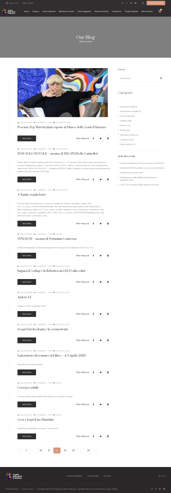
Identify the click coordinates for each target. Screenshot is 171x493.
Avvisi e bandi (126, 116)
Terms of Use (27, 489)
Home (26, 11)
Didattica (60, 266)
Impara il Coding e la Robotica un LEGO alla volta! (51, 271)
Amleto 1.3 (24, 297)
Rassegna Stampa (63, 122)
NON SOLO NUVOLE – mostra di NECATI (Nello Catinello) (57, 154)
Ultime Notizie (147, 11)
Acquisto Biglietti (74, 476)
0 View (50, 122)
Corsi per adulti (27, 388)
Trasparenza (125, 139)
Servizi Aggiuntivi (84, 11)
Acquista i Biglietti (156, 3)
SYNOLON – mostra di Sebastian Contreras (47, 239)
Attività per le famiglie (129, 111)
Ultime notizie (126, 144)
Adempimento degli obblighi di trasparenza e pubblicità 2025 (138, 178)
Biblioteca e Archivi (66, 11)
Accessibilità (92, 476)
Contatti (30, 3)
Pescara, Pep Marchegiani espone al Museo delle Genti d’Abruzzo (61, 127)
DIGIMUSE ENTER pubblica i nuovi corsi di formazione (142, 168)
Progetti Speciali (131, 11)
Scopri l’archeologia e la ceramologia (42, 329)
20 (41, 450)
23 (65, 450)
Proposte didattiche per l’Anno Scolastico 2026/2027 (142, 163)
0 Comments (41, 122)
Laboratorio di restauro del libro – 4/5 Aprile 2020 (51, 356)
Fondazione (116, 11)
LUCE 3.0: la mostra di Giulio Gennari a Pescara (139, 184)
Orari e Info (13, 3)
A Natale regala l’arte (31, 195)
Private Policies (12, 489)
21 (49, 450)
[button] (163, 476)
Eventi (58, 149)
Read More (26, 138)
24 (73, 450)
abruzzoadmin (26, 122)
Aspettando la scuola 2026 (131, 172)
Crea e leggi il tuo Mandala (35, 420)
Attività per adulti (127, 106)
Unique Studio (111, 489)
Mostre (65, 149)
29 (88, 450)
